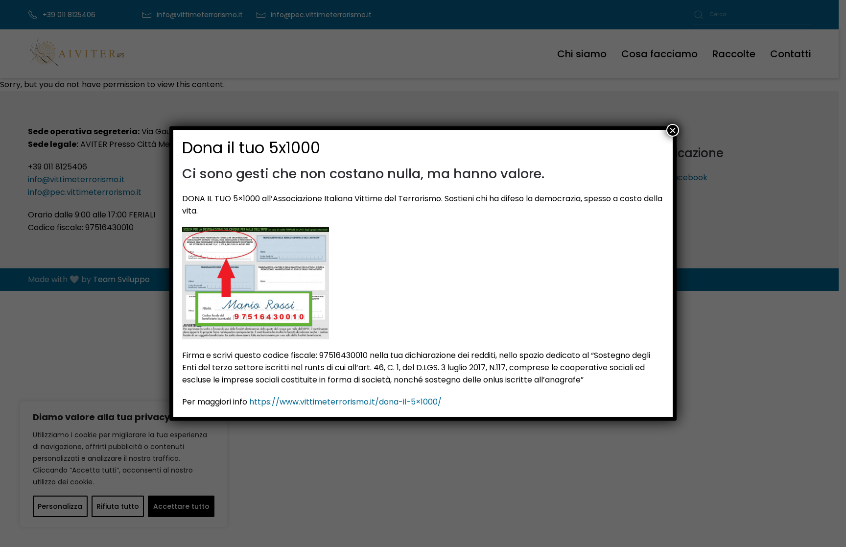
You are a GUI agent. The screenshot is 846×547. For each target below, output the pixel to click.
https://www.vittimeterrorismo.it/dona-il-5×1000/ (345, 401)
